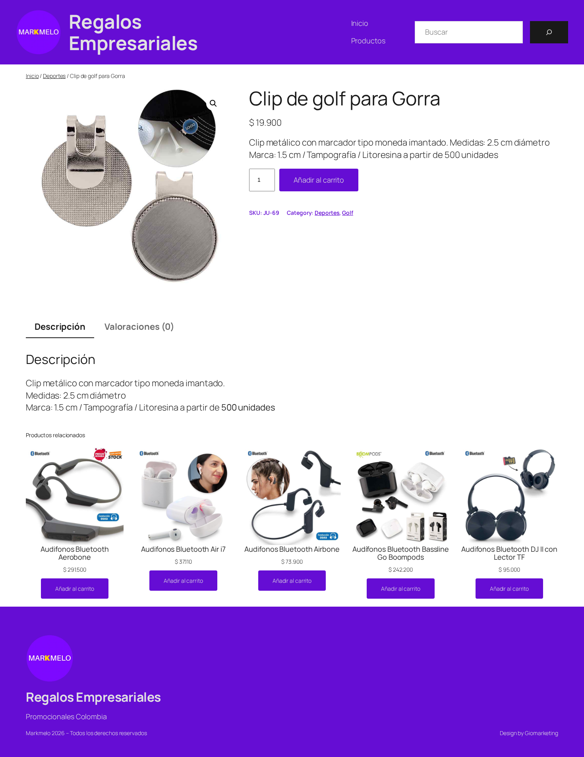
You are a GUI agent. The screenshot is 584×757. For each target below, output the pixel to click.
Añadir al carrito (319, 180)
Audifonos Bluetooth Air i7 (183, 549)
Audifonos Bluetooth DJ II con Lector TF (509, 553)
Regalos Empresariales (133, 32)
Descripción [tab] (60, 327)
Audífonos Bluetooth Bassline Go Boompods (400, 553)
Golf (347, 212)
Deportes (54, 76)
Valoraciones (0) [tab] (139, 327)
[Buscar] (549, 32)
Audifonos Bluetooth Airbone (291, 549)
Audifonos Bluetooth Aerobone (74, 553)
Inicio (32, 76)
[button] (213, 103)
